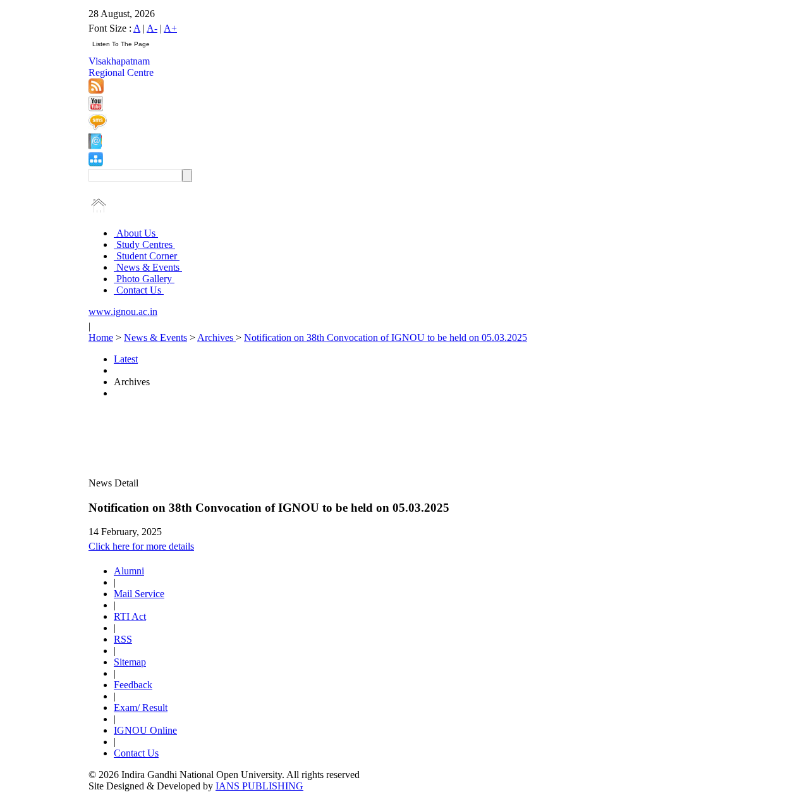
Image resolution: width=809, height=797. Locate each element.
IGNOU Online (145, 730)
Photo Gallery (144, 278)
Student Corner (146, 255)
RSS (123, 639)
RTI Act (130, 616)
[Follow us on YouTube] (95, 107)
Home (100, 337)
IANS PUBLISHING (259, 786)
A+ (170, 28)
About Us (136, 233)
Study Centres (144, 244)
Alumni (129, 570)
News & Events (148, 267)
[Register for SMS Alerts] (97, 126)
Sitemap (130, 662)
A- (152, 28)
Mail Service (139, 593)
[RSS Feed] (96, 90)
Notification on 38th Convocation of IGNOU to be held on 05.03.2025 (385, 337)
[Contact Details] (95, 145)
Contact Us (139, 290)
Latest (126, 359)
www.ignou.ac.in (122, 311)
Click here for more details (141, 546)
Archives (216, 337)
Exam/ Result (140, 707)
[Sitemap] (95, 163)
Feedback (133, 684)
